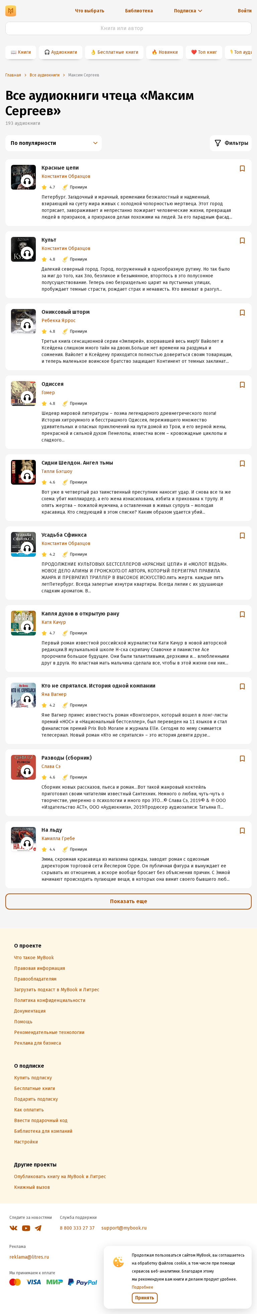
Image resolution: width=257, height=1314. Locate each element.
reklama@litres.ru (29, 1257)
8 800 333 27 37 (77, 1228)
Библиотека (139, 11)
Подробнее (142, 1287)
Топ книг (207, 52)
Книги (24, 52)
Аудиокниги (64, 52)
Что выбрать (89, 11)
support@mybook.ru (124, 1228)
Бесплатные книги (117, 52)
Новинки (168, 52)
